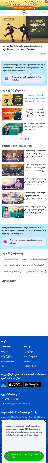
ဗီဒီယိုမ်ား (4, 352)
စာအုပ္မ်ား (27, 347)
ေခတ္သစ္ (27, 361)
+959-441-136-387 (12, 399)
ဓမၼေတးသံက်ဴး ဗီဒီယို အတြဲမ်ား (13, 271)
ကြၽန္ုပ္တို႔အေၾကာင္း (30, 366)
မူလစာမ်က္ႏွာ (6, 347)
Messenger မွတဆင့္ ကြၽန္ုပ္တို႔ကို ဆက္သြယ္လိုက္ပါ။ (26, 456)
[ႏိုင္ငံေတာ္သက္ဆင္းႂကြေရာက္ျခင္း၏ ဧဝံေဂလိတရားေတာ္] (24, 13)
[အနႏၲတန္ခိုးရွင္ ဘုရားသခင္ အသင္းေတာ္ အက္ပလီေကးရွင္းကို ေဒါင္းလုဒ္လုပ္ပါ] (3, 385)
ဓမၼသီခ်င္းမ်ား (28, 352)
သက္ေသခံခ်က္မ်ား (7, 361)
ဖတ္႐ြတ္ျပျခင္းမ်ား (7, 356)
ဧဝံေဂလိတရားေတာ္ (30, 356)
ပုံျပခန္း (3, 366)
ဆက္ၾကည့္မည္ (23, 138)
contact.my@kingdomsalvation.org (17, 404)
